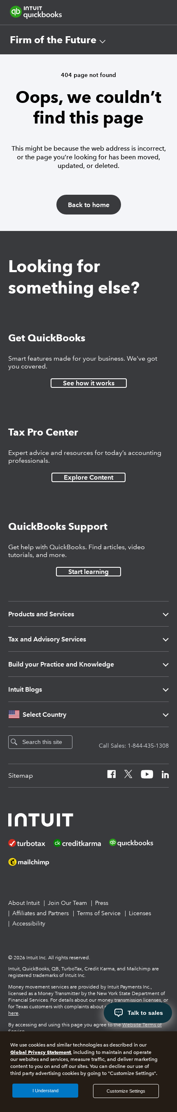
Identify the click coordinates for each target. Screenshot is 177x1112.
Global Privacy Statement (40, 1052)
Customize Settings (126, 1091)
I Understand (45, 1090)
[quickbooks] (36, 12)
